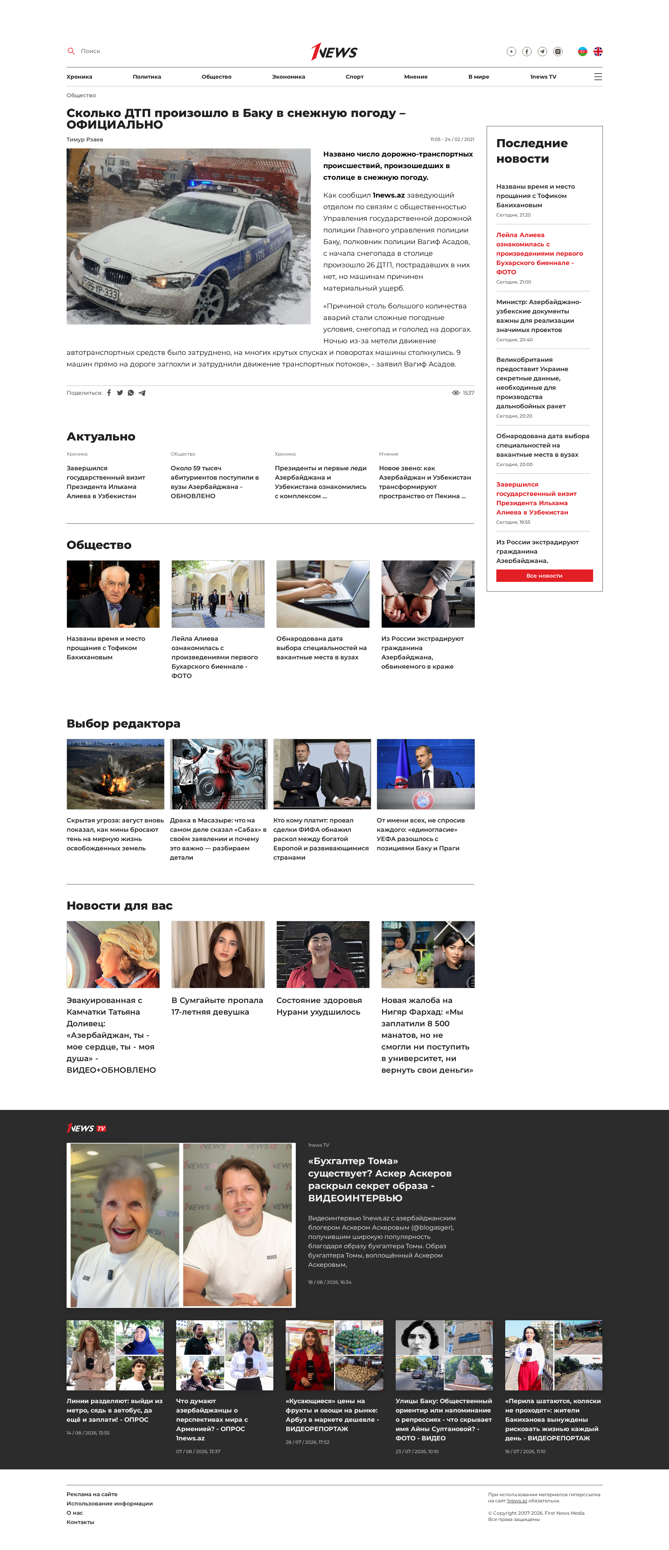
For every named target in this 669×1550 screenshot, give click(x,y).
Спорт (355, 76)
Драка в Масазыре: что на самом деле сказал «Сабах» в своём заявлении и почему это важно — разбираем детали (218, 839)
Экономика (288, 76)
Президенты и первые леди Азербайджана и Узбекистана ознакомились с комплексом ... (321, 482)
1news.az (517, 1501)
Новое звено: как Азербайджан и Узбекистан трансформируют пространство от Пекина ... (425, 482)
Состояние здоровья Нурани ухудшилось (319, 1006)
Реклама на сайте (92, 1494)
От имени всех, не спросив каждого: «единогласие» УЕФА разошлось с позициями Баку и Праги (421, 834)
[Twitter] (120, 393)
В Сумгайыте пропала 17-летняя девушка (217, 1006)
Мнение (416, 76)
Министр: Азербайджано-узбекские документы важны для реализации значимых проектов (539, 316)
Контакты (80, 1522)
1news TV (543, 76)
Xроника (79, 76)
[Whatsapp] (131, 393)
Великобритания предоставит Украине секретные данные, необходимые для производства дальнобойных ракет (532, 383)
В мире (478, 76)
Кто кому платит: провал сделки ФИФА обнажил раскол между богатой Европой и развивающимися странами (321, 839)
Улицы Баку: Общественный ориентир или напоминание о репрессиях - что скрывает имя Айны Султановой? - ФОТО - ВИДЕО (444, 1419)
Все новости (545, 575)
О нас (75, 1513)
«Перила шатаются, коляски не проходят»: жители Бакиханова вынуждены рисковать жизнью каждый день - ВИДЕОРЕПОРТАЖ (553, 1419)
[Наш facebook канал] (527, 51)
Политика (147, 76)
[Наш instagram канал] (558, 51)
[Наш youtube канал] (511, 51)
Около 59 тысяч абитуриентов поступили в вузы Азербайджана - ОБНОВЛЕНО (215, 482)
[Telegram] (142, 393)
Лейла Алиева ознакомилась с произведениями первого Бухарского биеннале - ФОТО (215, 657)
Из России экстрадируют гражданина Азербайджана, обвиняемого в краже (422, 652)
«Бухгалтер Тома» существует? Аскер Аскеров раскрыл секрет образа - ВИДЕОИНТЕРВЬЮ (380, 1179)
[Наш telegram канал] (542, 51)
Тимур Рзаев (85, 139)
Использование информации (110, 1503)
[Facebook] (109, 393)
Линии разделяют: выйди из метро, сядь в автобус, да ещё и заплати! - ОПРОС (115, 1410)
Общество (217, 76)
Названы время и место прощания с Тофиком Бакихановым (106, 648)
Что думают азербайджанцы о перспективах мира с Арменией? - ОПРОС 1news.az (212, 1419)
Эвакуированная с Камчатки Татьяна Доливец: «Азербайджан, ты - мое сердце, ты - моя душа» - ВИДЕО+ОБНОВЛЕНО (111, 1035)
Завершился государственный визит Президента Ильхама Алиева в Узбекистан (106, 482)
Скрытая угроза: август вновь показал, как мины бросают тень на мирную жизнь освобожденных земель (115, 834)
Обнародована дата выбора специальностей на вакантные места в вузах (321, 648)
